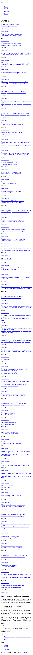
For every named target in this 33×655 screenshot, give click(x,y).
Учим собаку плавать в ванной (9, 164)
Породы (6, 8)
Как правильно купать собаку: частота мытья (13, 557)
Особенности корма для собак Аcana (11, 443)
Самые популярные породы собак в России (12, 73)
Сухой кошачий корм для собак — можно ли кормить (15, 54)
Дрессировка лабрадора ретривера (10, 496)
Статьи (6, 9)
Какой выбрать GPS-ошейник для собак (11, 202)
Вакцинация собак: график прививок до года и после (15, 342)
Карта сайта (25, 652)
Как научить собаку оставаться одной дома (12, 516)
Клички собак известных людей (9, 433)
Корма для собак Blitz (6, 487)
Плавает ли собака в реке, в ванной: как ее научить (15, 465)
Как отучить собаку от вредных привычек (12, 506)
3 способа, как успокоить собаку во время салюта (14, 154)
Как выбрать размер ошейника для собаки (12, 221)
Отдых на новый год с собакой (9, 269)
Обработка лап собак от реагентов (10, 192)
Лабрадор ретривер (9, 639)
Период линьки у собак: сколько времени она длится (15, 115)
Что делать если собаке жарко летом (10, 134)
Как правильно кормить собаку (9, 538)
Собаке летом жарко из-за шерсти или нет (12, 124)
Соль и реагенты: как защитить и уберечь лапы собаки (16, 288)
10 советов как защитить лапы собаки (11, 298)
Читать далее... (5, 31)
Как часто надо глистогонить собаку (11, 35)
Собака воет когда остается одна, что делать (13, 395)
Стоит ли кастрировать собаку (9, 26)
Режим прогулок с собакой (8, 424)
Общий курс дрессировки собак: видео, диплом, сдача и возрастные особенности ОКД (16, 331)
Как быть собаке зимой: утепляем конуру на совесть (15, 279)
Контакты (6, 11)
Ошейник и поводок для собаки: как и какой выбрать (15, 250)
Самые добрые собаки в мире (9, 566)
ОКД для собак (5, 361)
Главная (6, 7)
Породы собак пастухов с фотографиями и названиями (16, 307)
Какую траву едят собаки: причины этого (12, 587)
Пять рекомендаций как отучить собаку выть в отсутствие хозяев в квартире (13, 372)
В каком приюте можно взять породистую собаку (14, 64)
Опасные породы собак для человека (11, 173)
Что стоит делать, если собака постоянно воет (13, 93)
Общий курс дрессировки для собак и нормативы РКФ (16, 351)
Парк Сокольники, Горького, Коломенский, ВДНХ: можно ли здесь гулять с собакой (15, 385)
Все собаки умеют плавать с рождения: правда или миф (16, 145)
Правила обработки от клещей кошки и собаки (13, 83)
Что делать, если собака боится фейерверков (13, 231)
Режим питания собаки (7, 414)
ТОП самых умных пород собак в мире (11, 547)
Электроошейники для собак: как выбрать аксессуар (15, 212)
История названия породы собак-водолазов (12, 405)
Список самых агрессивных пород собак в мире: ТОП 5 (16, 577)
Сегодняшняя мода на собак (8, 183)
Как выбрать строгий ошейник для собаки (12, 240)
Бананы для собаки (6, 259)
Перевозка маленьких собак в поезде (11, 45)
